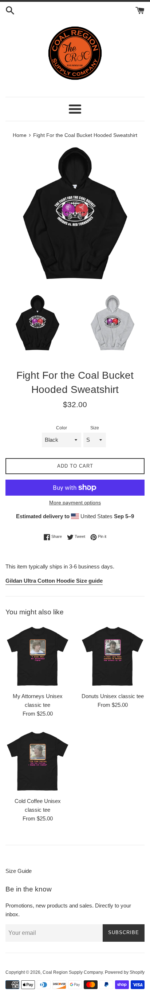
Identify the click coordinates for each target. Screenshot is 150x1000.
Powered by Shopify (125, 972)
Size (94, 427)
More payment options (75, 502)
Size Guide (18, 871)
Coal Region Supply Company (73, 972)
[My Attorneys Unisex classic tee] (37, 656)
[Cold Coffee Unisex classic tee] (37, 761)
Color (61, 427)
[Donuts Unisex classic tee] (112, 656)
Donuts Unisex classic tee (113, 696)
